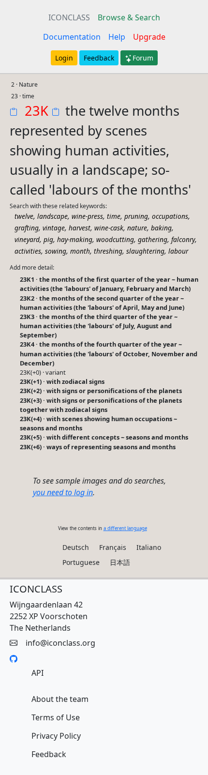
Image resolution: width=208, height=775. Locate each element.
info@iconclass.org (60, 643)
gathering (152, 239)
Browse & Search (129, 17)
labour (178, 251)
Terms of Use (55, 717)
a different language (125, 528)
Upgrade (149, 36)
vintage (54, 227)
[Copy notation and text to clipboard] (57, 112)
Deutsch (75, 547)
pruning (136, 216)
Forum (143, 57)
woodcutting (115, 239)
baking (161, 227)
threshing (108, 251)
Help (116, 36)
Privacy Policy (56, 735)
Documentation (72, 36)
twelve (24, 216)
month (80, 251)
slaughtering (145, 251)
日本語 (120, 562)
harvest (79, 227)
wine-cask (108, 227)
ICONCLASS (69, 17)
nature (137, 227)
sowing (55, 251)
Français (112, 547)
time (113, 216)
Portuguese (81, 562)
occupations (170, 216)
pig (48, 239)
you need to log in (63, 492)
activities (28, 251)
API (37, 673)
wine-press (87, 216)
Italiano (148, 547)
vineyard (27, 239)
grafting (27, 227)
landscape (52, 216)
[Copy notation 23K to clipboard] (15, 112)
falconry (183, 239)
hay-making (74, 239)
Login (64, 57)
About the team (60, 699)
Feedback (99, 57)
